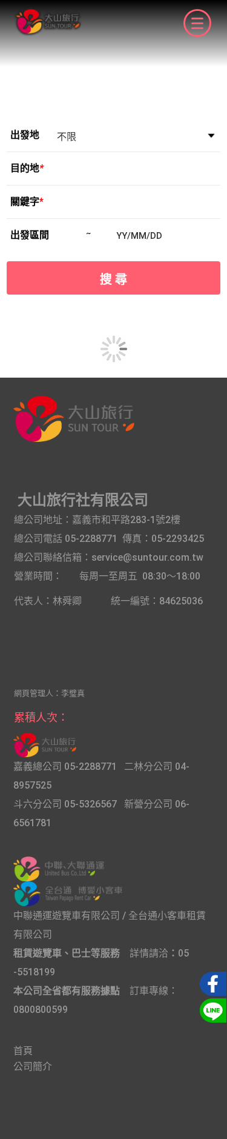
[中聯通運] (58, 866)
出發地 (24, 135)
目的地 (27, 168)
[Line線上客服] (211, 1009)
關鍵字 (27, 201)
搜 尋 (113, 279)
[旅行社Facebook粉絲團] (211, 983)
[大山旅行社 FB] (44, 742)
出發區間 (29, 235)
